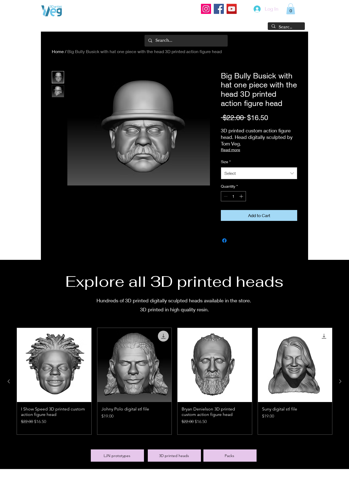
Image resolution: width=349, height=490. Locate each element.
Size (226, 161)
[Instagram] (206, 9)
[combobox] (259, 173)
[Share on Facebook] (224, 240)
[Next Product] (340, 381)
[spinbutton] (233, 196)
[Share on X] (234, 240)
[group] (174, 381)
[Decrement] (225, 196)
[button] (290, 8)
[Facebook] (219, 9)
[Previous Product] (8, 381)
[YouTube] (232, 9)
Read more (230, 149)
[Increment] (241, 196)
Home (58, 51)
